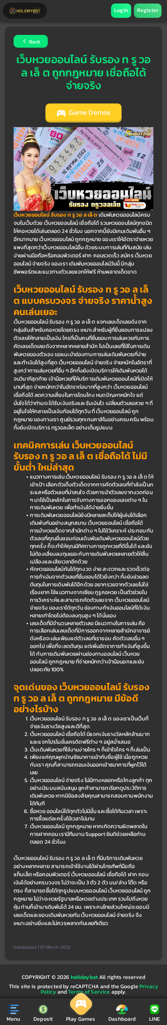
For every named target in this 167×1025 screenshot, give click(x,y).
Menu (14, 1019)
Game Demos (89, 112)
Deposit (43, 1019)
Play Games (80, 1019)
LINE (154, 1019)
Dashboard (122, 1019)
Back (34, 42)
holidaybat (85, 977)
